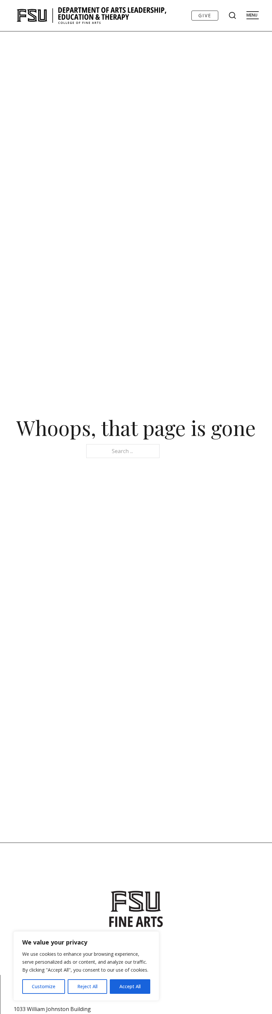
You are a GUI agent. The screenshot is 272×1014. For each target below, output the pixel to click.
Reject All (87, 986)
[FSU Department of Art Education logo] (91, 15)
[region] (86, 966)
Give (204, 15)
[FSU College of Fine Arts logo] (136, 909)
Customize (43, 986)
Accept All (130, 986)
